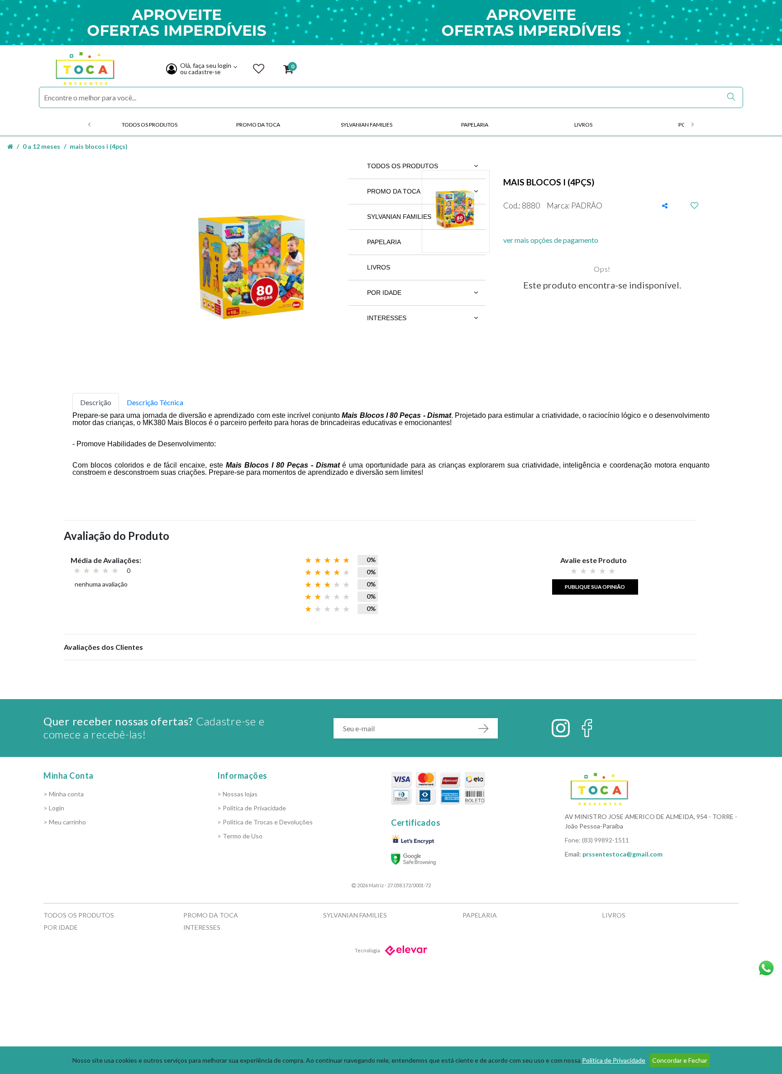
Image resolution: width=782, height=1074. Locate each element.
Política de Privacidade (613, 1060)
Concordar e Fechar (679, 1060)
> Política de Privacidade (251, 808)
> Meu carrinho (64, 822)
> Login (53, 808)
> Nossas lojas (237, 794)
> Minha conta (63, 794)
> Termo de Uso (239, 836)
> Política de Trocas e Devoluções (265, 822)
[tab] (95, 402)
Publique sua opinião (595, 586)
